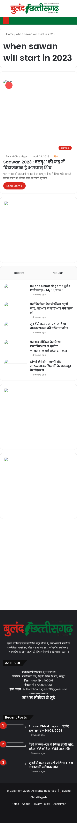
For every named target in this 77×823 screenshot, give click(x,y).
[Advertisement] (38, 565)
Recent (19, 273)
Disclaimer (59, 803)
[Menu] (5, 10)
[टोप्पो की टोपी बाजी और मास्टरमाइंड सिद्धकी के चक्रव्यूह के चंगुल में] (15, 367)
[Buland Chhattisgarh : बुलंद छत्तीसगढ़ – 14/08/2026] (15, 291)
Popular (57, 273)
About (26, 803)
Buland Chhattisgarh (17, 156)
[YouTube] (38, 706)
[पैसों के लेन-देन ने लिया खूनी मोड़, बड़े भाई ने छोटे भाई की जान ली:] (15, 309)
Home (9, 34)
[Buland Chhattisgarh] (35, 8)
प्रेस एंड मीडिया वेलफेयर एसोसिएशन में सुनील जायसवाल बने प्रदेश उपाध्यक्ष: (49, 346)
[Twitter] (33, 706)
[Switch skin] (65, 10)
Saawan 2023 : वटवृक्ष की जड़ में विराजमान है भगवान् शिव (34, 165)
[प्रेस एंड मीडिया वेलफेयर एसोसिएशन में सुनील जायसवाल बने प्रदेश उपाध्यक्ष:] (15, 347)
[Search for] (72, 10)
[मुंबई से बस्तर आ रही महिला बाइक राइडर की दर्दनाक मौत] (15, 329)
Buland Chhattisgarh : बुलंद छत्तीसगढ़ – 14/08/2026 (50, 288)
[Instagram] (43, 706)
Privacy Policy (41, 803)
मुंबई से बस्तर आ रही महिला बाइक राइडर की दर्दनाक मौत (49, 326)
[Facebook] (28, 706)
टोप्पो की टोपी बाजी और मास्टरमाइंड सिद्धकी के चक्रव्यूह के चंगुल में (50, 366)
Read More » (14, 185)
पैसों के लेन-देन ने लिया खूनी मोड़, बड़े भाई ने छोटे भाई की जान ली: (51, 308)
